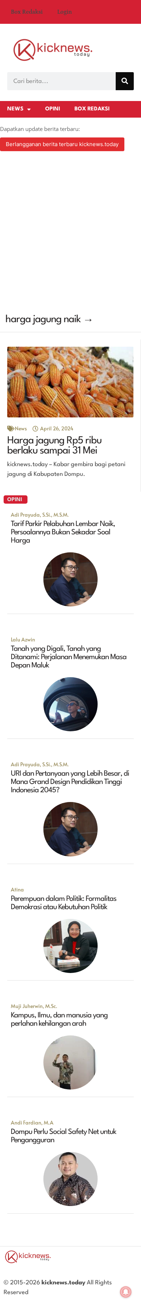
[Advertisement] (70, 233)
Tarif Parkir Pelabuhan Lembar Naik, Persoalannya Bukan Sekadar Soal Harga (63, 532)
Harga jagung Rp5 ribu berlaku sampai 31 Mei (54, 446)
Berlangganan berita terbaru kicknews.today (62, 144)
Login (64, 12)
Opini (52, 109)
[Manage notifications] (126, 1292)
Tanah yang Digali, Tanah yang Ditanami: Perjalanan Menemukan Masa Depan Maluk (69, 657)
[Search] (125, 81)
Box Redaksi (27, 12)
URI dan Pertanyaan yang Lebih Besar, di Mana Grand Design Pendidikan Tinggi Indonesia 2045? (70, 782)
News (15, 109)
